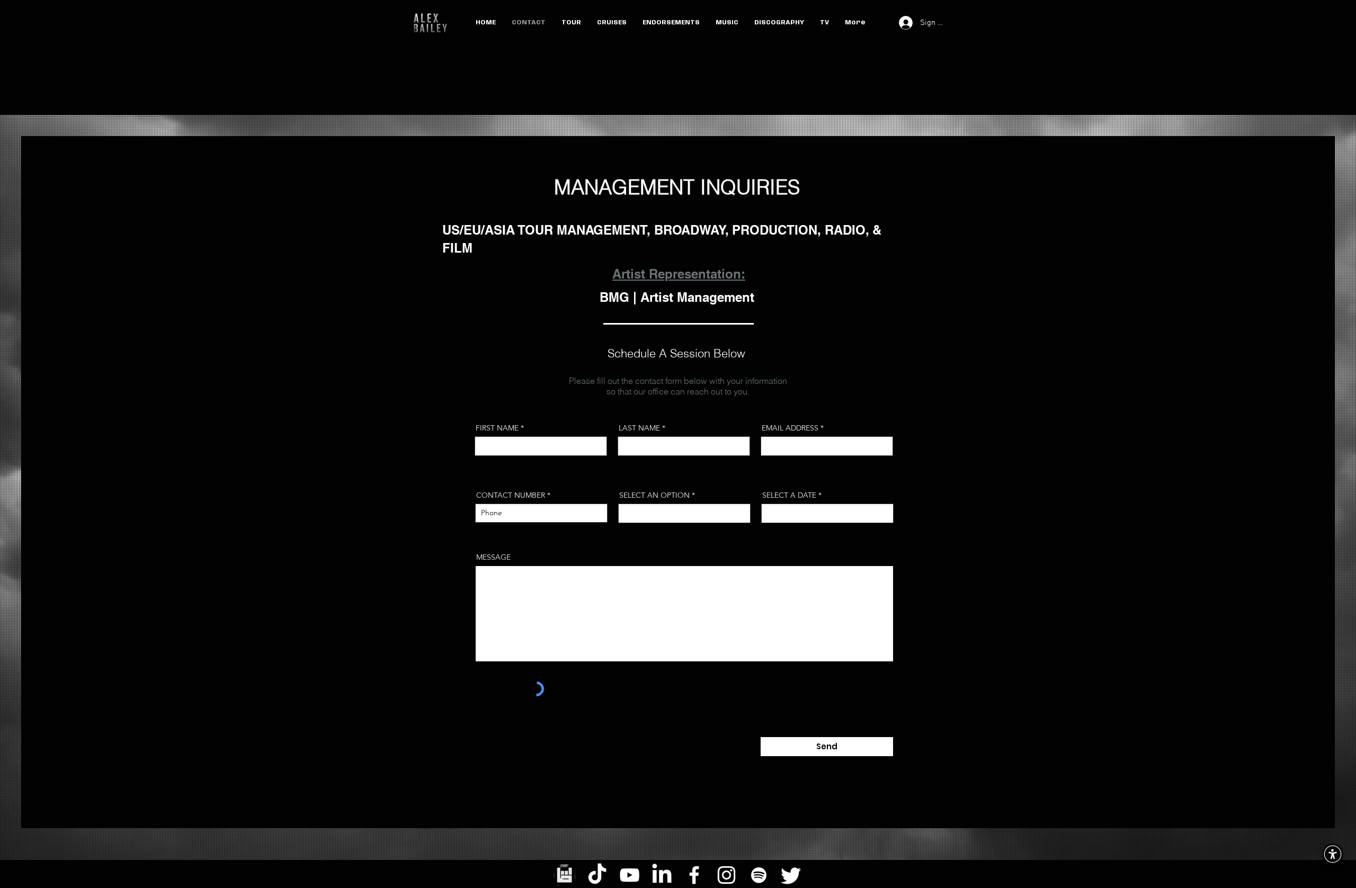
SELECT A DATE (794, 495)
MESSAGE (493, 557)
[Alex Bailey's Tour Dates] (565, 875)
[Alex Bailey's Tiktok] (597, 875)
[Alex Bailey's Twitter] (791, 875)
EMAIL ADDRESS (790, 428)
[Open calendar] (878, 513)
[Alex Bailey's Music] (759, 875)
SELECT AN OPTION (654, 495)
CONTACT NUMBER (510, 495)
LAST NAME (639, 428)
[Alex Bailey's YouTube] (629, 875)
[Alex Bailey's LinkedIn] (662, 875)
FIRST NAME (497, 428)
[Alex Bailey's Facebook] (694, 875)
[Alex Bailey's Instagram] (726, 875)
